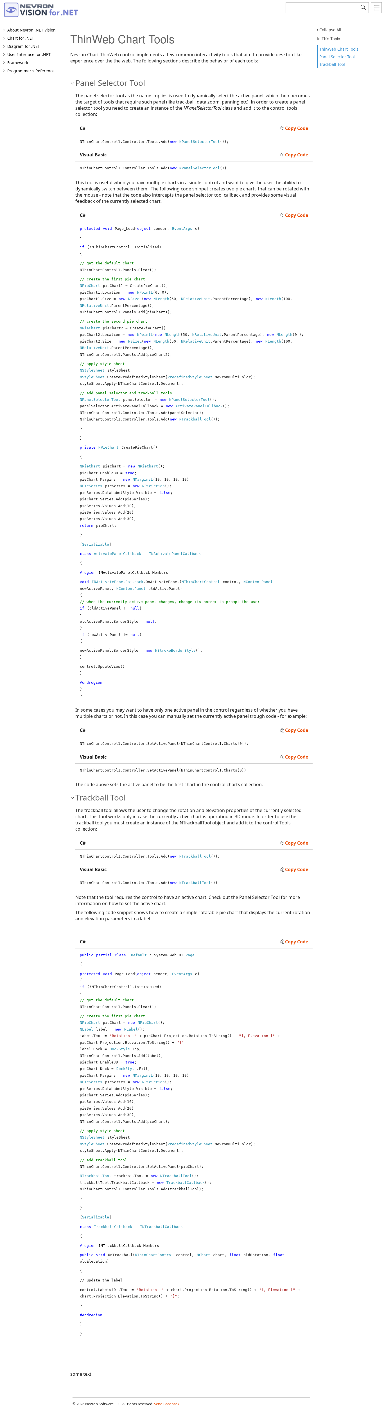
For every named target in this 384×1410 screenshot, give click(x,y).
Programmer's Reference (31, 70)
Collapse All (330, 29)
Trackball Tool (332, 64)
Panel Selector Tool (337, 56)
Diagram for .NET (23, 46)
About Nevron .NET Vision (31, 30)
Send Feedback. (167, 1403)
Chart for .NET (20, 38)
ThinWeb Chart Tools (338, 49)
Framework (17, 62)
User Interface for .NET (29, 54)
